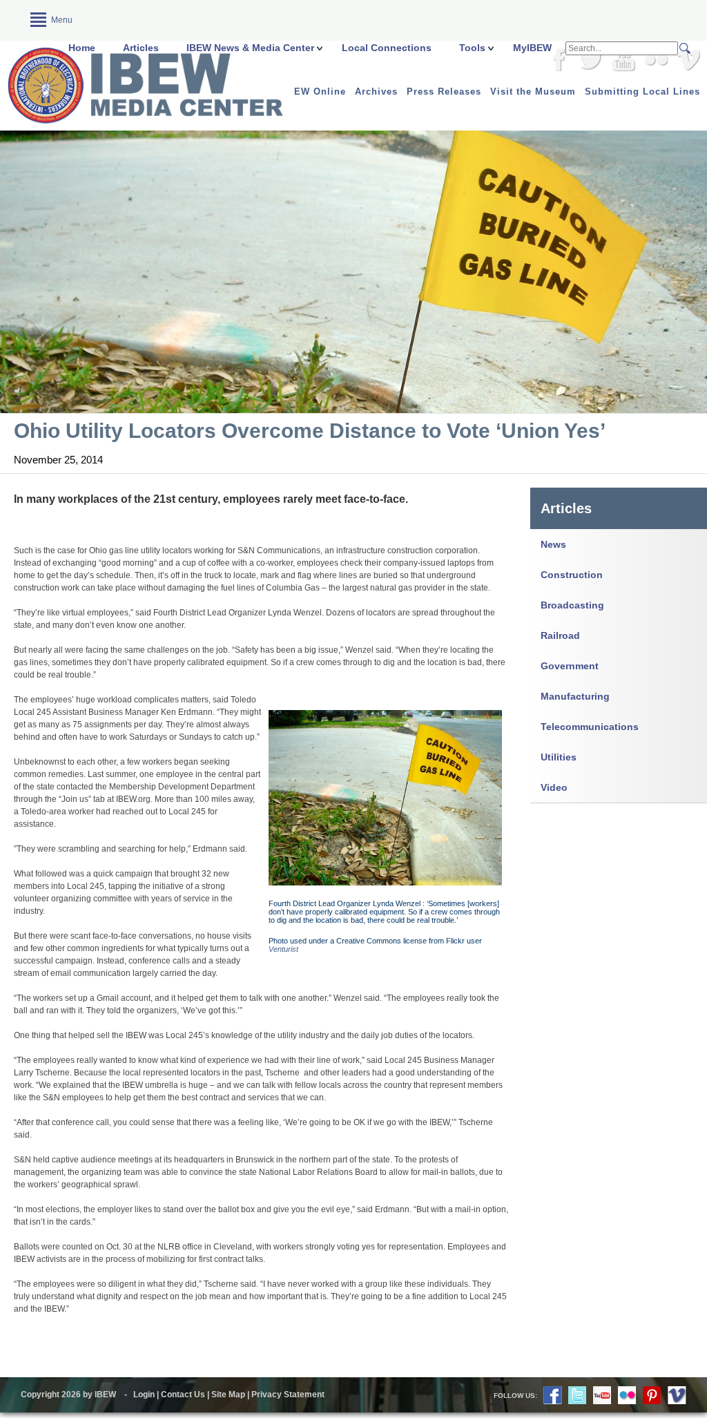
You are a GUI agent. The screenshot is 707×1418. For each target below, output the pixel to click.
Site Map (228, 1394)
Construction (572, 574)
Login (144, 1394)
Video (554, 787)
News (553, 544)
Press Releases (444, 91)
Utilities (559, 757)
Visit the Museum (533, 91)
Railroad (560, 635)
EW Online (320, 91)
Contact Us (183, 1394)
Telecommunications (590, 726)
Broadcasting (572, 605)
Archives (376, 91)
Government (570, 665)
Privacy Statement (288, 1394)
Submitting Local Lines (642, 91)
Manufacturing (575, 696)
